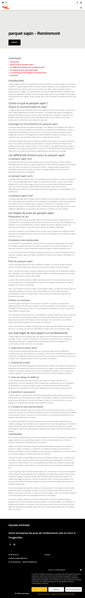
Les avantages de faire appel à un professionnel (28, 73)
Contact (14, 42)
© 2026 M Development (23, 593)
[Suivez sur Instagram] (81, 2)
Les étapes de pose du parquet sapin (24, 70)
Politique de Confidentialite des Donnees (63, 594)
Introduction (14, 62)
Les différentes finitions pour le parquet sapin (27, 67)
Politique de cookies (44, 594)
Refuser (56, 589)
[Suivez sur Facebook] (77, 2)
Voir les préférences (73, 589)
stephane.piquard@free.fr (18, 558)
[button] (81, 570)
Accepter (39, 589)
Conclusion (14, 75)
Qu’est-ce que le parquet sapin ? (22, 65)
